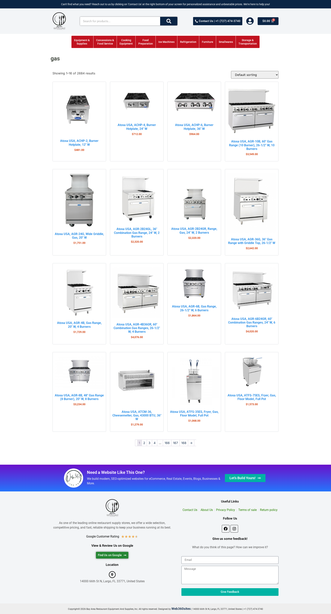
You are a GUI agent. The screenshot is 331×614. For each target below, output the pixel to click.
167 (175, 443)
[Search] (168, 21)
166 (167, 443)
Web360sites (181, 609)
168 (183, 443)
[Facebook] (225, 529)
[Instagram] (234, 529)
